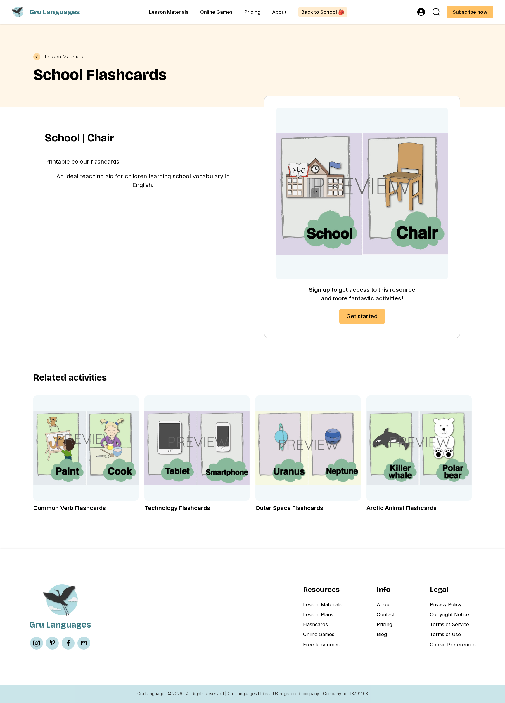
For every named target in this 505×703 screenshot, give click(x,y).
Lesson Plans (318, 614)
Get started (362, 316)
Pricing (252, 12)
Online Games (216, 12)
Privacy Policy (445, 604)
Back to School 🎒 (322, 12)
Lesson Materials (168, 12)
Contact (386, 614)
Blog (382, 634)
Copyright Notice (449, 614)
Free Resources (321, 644)
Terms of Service (449, 624)
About (279, 12)
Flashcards (315, 624)
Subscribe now (470, 12)
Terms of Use (445, 634)
